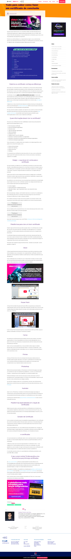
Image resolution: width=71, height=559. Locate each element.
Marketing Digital (55, 63)
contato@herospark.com (5, 542)
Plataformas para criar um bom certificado (20, 56)
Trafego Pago (54, 59)
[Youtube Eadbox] (5, 541)
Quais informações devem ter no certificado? (20, 53)
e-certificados (16, 73)
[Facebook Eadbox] (2, 541)
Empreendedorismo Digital (56, 65)
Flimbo (15, 64)
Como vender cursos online (56, 48)
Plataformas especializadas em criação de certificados (22, 69)
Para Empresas (45, 1)
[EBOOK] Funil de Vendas (56, 89)
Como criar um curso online (56, 46)
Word (15, 59)
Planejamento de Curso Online (57, 71)
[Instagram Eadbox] (4, 541)
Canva (15, 62)
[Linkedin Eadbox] (6, 541)
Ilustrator (16, 67)
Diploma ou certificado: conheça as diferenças (20, 52)
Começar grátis (62, 1)
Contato (53, 1)
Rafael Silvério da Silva (24, 512)
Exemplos (40, 1)
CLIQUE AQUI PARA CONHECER (42, 557)
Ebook (53, 61)
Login (57, 1)
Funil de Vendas (54, 52)
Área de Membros (55, 50)
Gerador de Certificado (18, 72)
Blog (50, 1)
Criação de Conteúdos (11, 504)
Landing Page (54, 57)
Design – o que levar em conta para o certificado (21, 55)
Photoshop (16, 66)
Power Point (16, 61)
